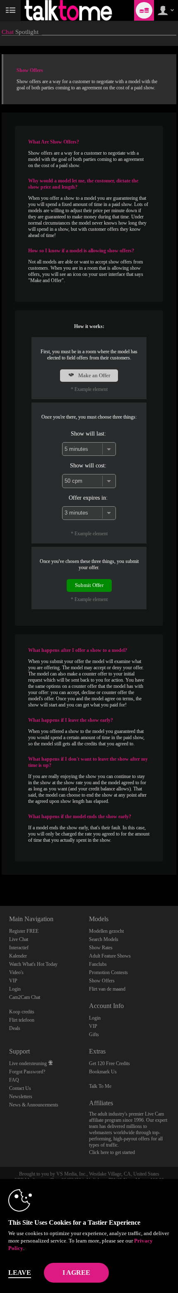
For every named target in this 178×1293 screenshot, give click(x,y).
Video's (16, 972)
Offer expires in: (88, 497)
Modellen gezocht (106, 931)
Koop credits (21, 1012)
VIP (13, 981)
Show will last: (88, 433)
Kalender (18, 956)
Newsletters (20, 1096)
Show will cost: (88, 465)
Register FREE (23, 931)
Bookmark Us (103, 1072)
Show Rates (101, 948)
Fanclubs (98, 964)
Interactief (19, 948)
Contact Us (20, 1088)
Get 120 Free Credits (109, 1063)
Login (15, 989)
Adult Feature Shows (110, 956)
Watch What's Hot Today (33, 964)
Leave (19, 1272)
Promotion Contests (108, 972)
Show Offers (102, 981)
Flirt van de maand (107, 989)
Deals (14, 1028)
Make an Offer (93, 375)
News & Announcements (33, 1105)
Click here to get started (112, 1152)
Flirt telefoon (21, 1020)
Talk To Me (100, 1086)
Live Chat (18, 939)
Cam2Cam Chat (24, 997)
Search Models (103, 939)
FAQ (14, 1080)
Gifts (94, 1034)
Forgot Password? (27, 1072)
